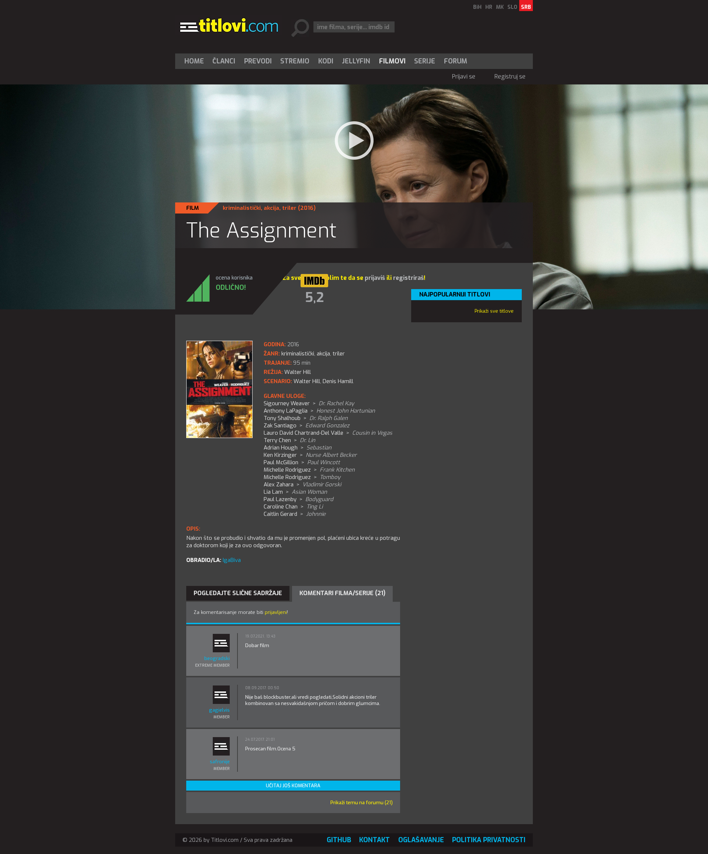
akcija (271, 208)
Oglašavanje (421, 840)
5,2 (314, 297)
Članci (223, 61)
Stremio (294, 61)
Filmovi (392, 61)
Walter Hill (307, 381)
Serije (424, 61)
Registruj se (509, 76)
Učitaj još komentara (293, 785)
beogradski (217, 658)
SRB (526, 7)
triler (289, 208)
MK (500, 7)
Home (194, 61)
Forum (455, 61)
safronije (220, 761)
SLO (512, 7)
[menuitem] (195, 61)
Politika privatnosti (488, 840)
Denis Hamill (338, 381)
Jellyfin (356, 61)
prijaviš (375, 278)
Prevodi (258, 61)
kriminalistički (242, 208)
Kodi (325, 61)
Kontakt (374, 840)
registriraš (408, 278)
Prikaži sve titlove (494, 311)
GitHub (339, 840)
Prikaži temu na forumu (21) (361, 802)
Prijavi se (463, 76)
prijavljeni (276, 612)
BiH (477, 7)
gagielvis (219, 710)
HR (488, 7)
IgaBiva (232, 560)
